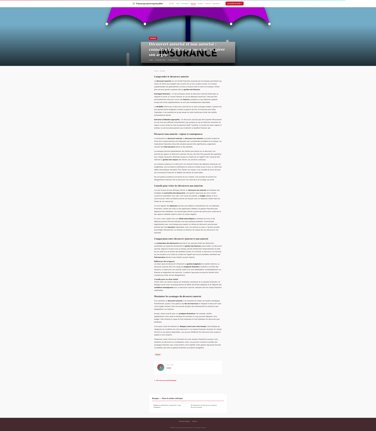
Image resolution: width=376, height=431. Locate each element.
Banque (193, 3)
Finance (207, 3)
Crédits (200, 3)
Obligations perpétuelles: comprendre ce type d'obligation (167, 406)
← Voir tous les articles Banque (165, 380)
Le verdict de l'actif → (234, 3)
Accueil (171, 3)
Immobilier (216, 3)
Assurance (185, 3)
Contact (194, 421)
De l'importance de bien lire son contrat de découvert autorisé (204, 406)
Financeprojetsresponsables (147, 3)
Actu (177, 3)
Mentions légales (184, 421)
